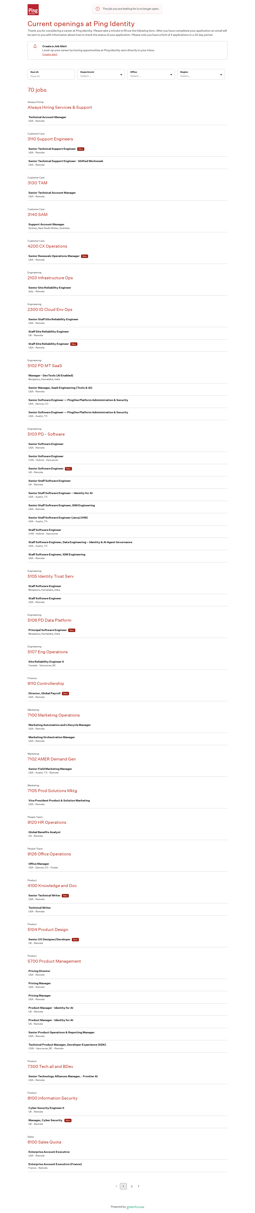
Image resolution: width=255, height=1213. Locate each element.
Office (133, 72)
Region (184, 72)
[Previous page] (116, 1186)
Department (87, 72)
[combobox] (80, 76)
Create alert (49, 54)
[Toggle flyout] (121, 75)
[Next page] (138, 1186)
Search (34, 72)
